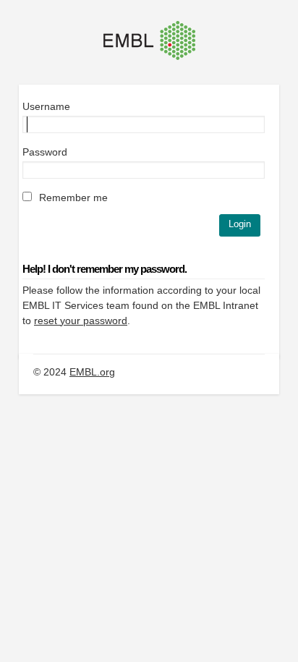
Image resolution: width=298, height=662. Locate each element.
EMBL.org (92, 372)
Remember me (72, 197)
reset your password (80, 320)
